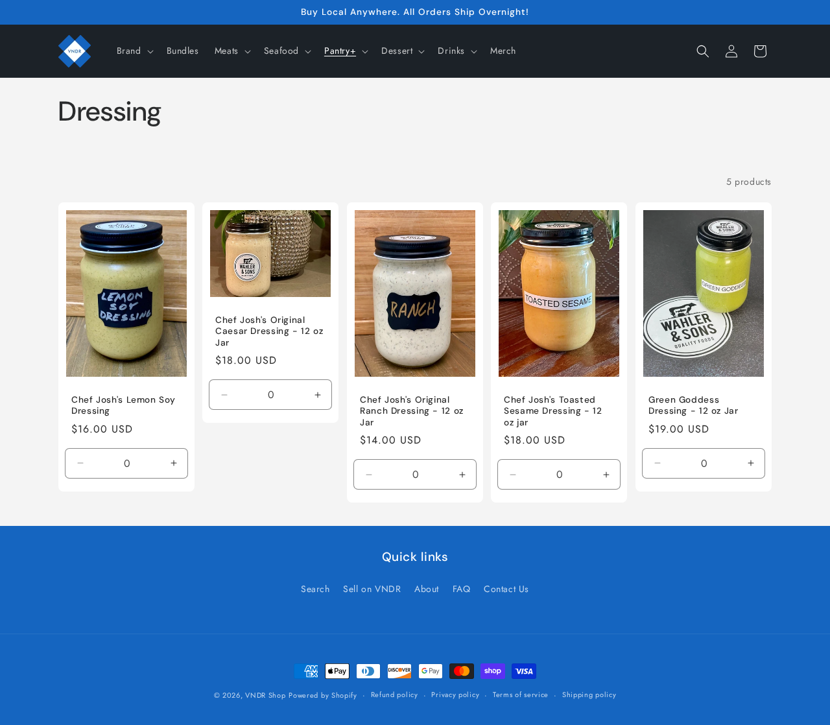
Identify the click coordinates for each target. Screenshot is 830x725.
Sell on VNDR (372, 588)
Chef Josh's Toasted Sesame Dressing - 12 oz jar (553, 411)
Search (315, 588)
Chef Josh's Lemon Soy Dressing (123, 405)
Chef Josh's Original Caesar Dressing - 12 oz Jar (269, 331)
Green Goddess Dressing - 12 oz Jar (693, 405)
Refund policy (394, 694)
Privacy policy (455, 694)
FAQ (462, 588)
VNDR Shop (265, 695)
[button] (134, 50)
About (426, 588)
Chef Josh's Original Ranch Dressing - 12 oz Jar (412, 411)
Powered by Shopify (323, 695)
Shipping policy (589, 694)
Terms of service (521, 694)
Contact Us (506, 588)
